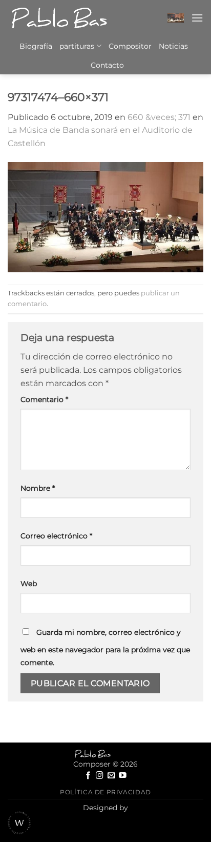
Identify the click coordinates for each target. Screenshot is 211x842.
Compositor (130, 46)
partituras (76, 46)
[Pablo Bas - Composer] (59, 18)
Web (28, 583)
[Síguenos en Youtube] (122, 776)
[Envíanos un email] (111, 776)
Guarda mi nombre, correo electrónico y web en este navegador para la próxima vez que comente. (105, 648)
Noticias (173, 46)
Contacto (107, 65)
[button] (175, 18)
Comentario (44, 399)
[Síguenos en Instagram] (99, 776)
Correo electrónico (56, 535)
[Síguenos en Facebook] (88, 776)
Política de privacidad (105, 792)
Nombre (37, 488)
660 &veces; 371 (159, 117)
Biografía (35, 46)
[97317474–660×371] (105, 217)
